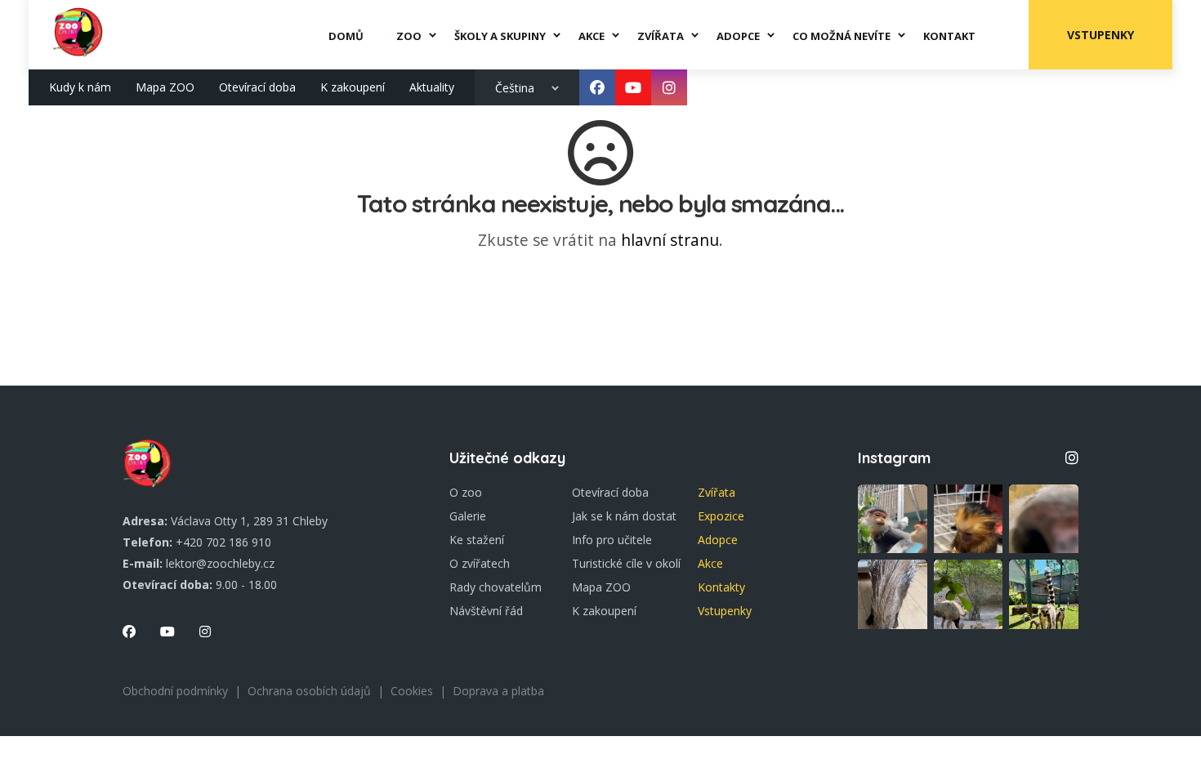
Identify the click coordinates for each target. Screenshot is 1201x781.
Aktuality (431, 87)
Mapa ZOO (165, 87)
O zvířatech (479, 563)
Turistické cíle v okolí (626, 563)
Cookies (412, 690)
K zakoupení (352, 87)
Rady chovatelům (495, 587)
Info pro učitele (612, 539)
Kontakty (721, 587)
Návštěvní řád (486, 610)
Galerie (467, 516)
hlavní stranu (670, 240)
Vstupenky (1100, 34)
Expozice (721, 516)
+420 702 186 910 (223, 542)
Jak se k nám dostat (624, 516)
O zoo (465, 492)
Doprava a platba (498, 690)
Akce (710, 563)
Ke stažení (476, 539)
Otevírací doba (257, 87)
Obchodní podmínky (175, 690)
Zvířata (716, 492)
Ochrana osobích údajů (309, 690)
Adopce (718, 539)
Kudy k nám (80, 87)
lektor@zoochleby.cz (220, 563)
